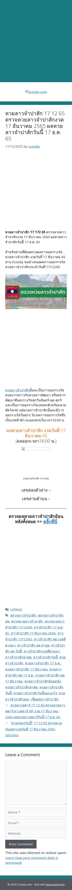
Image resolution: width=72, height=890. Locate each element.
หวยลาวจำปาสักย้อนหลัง (42, 681)
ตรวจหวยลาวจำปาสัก (27, 621)
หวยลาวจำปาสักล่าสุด (21, 687)
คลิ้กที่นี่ (50, 521)
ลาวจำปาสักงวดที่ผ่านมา (42, 651)
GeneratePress (55, 884)
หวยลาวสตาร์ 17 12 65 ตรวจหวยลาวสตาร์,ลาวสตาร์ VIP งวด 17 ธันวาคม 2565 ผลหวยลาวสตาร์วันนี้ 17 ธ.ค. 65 (35, 711)
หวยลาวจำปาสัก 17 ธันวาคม (26, 669)
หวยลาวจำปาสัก (17, 390)
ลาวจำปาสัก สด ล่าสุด (33, 645)
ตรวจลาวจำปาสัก (23, 615)
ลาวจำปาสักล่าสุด (18, 657)
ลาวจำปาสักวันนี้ (45, 657)
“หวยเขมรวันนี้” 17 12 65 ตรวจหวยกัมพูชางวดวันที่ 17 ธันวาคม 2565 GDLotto (33, 729)
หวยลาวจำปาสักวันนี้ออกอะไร (35, 693)
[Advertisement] (36, 41)
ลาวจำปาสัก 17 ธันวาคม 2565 (33, 633)
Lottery (16, 609)
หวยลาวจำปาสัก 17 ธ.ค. (42, 663)
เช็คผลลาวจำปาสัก (45, 699)
